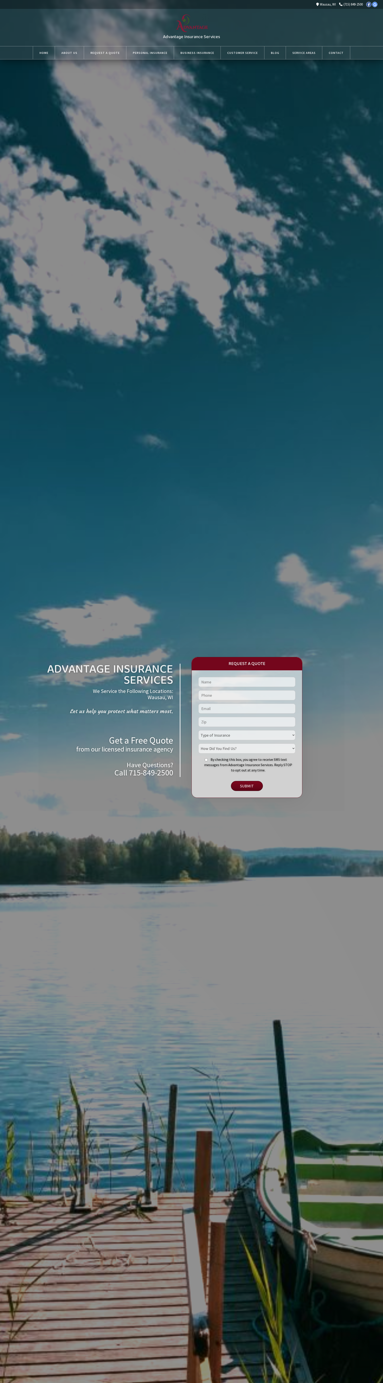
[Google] (374, 4)
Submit (247, 786)
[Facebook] (368, 4)
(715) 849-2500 (353, 4)
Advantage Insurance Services (191, 36)
